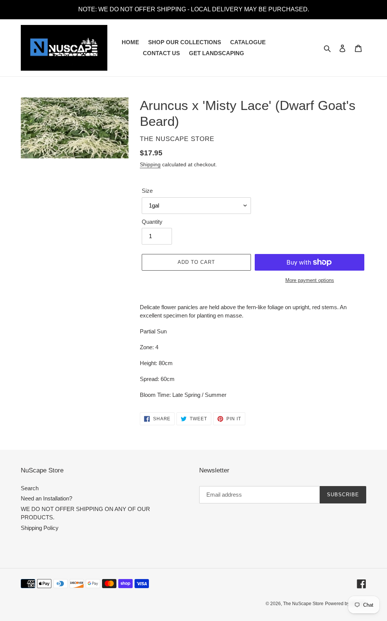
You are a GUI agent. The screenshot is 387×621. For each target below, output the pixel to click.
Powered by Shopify (345, 603)
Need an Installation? (46, 498)
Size (147, 190)
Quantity (152, 221)
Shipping (150, 164)
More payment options (309, 280)
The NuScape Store (303, 603)
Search (30, 488)
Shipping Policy (40, 528)
